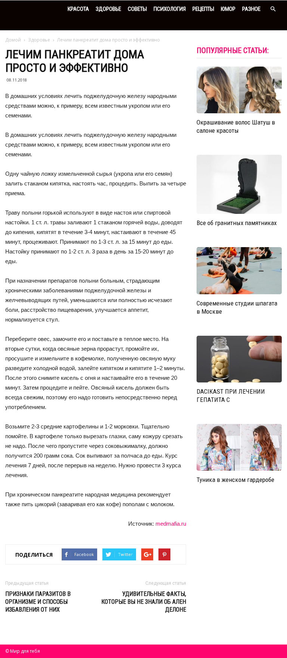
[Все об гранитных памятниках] (239, 184)
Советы (137, 9)
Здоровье (108, 9)
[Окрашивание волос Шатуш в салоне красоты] (239, 90)
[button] (273, 9)
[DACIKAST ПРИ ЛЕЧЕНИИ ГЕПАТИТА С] (239, 359)
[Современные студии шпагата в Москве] (239, 270)
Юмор (228, 9)
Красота (78, 9)
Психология (170, 9)
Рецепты (203, 9)
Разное (251, 9)
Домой (13, 40)
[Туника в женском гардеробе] (239, 447)
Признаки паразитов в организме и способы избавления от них (38, 601)
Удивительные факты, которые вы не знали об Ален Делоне (143, 601)
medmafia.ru (170, 523)
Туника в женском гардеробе (235, 479)
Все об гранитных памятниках (237, 223)
